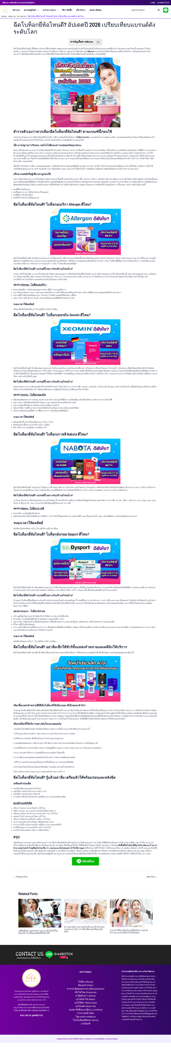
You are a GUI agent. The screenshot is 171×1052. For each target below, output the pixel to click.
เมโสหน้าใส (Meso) (85, 999)
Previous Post (20, 876)
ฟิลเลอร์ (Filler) (85, 985)
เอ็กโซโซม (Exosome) (85, 992)
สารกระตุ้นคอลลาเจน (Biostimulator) (85, 988)
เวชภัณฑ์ (85, 1023)
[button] (160, 2)
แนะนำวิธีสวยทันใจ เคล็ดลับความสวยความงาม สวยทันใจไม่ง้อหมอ (129, 931)
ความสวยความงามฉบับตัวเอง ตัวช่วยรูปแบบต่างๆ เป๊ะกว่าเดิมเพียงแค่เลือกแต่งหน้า (84, 929)
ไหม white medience (85, 1016)
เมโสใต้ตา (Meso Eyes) (85, 1002)
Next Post (152, 876)
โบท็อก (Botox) (85, 981)
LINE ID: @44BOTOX (33, 1015)
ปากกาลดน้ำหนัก (85, 1013)
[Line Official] (166, 10)
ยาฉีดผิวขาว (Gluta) (85, 995)
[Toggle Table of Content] (97, 42)
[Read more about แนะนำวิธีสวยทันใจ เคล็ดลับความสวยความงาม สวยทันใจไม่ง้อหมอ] (131, 912)
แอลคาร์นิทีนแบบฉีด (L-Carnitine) (85, 1009)
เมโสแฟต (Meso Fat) (85, 1006)
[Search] (158, 10)
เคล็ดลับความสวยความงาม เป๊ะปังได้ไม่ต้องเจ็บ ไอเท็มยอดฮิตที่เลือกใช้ (38, 931)
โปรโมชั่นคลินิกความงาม (85, 1020)
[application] (37, 10)
